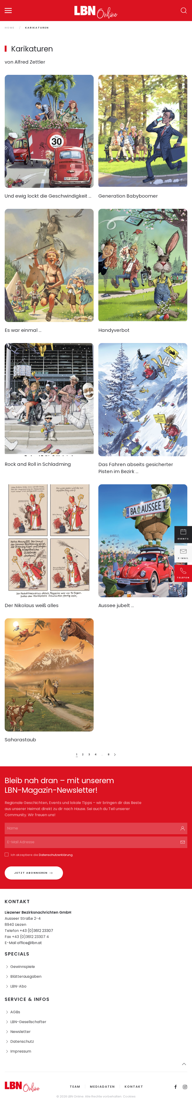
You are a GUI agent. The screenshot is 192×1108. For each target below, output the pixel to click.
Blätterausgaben (25, 976)
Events (183, 538)
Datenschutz (22, 1041)
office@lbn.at (29, 942)
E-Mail (183, 558)
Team (75, 1086)
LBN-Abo (18, 986)
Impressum (20, 1051)
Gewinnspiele (22, 966)
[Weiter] (115, 754)
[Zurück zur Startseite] (96, 10)
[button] (8, 10)
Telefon (183, 577)
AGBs (15, 1012)
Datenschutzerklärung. (56, 855)
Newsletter (20, 1031)
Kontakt (134, 1086)
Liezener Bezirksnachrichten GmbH (38, 912)
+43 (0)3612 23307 (36, 930)
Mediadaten (102, 1086)
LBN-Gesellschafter (28, 1022)
